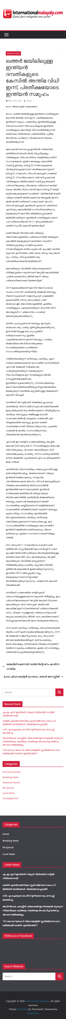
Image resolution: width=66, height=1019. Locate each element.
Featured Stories (11, 782)
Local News (9, 793)
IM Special (8, 787)
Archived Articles (12, 771)
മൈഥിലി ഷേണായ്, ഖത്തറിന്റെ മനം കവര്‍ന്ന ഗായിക (32, 666)
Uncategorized (10, 798)
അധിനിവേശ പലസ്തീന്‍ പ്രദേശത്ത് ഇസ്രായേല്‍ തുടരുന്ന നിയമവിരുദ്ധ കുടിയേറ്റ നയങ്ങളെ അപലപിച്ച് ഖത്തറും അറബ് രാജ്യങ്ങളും (33, 741)
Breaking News (13, 53)
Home (6, 833)
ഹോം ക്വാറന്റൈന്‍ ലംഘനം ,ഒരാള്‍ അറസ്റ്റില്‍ (32, 676)
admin (29, 100)
